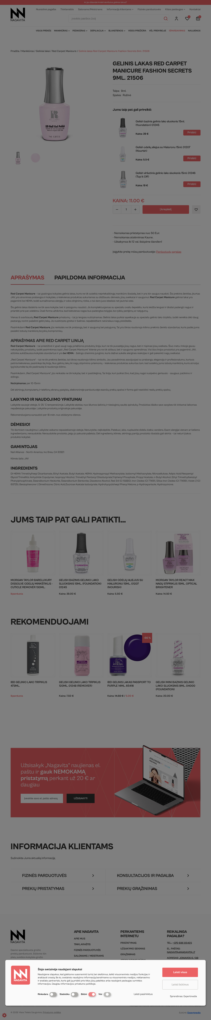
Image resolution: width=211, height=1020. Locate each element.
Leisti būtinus (180, 984)
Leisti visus (180, 972)
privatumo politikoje (85, 983)
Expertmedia (190, 996)
